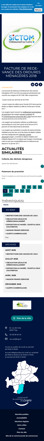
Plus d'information (25, 9)
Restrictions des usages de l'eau (22, 216)
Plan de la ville (24, 318)
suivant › (7, 195)
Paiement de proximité (13, 171)
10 (29, 187)
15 (16, 191)
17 (28, 191)
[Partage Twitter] (36, 84)
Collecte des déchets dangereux (17, 159)
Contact (22, 429)
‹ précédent (9, 187)
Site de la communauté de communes (22, 436)
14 (11, 191)
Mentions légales (22, 421)
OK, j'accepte (39, 4)
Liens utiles (21, 425)
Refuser (38, 10)
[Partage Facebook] (40, 84)
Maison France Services (17, 230)
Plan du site (22, 432)
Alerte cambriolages (16, 234)
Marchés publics (21, 414)
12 (40, 187)
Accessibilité (22, 418)
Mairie (5, 205)
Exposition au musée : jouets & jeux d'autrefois (23, 226)
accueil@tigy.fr (15, 339)
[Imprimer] (32, 84)
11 (34, 187)
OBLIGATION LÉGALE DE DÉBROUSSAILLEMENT (16, 220)
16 (22, 191)
